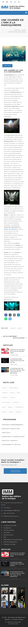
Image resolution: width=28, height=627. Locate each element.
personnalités (13, 388)
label (18, 392)
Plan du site (14, 623)
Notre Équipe (7, 507)
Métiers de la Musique (17, 32)
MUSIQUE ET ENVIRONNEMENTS (12, 424)
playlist (10, 407)
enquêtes (5, 397)
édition (11, 412)
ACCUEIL (17, 30)
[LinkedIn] (18, 315)
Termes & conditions (14, 622)
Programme (7, 528)
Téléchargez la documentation (12, 539)
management (19, 407)
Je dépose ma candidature (15, 471)
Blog (24, 30)
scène (20, 328)
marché (12, 392)
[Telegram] (10, 318)
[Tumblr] (10, 315)
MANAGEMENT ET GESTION (11, 444)
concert (12, 328)
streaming (16, 402)
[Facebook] (6, 315)
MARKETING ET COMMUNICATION (13, 436)
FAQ (4, 537)
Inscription (6, 532)
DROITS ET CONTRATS (10, 440)
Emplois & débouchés (10, 542)
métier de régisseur (10, 229)
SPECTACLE (6, 432)
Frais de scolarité (8, 530)
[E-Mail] (14, 315)
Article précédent (10, 336)
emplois (12, 397)
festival (4, 412)
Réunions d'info (8, 535)
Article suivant (19, 338)
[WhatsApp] (6, 318)
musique (4, 392)
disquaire (18, 412)
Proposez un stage (9, 544)
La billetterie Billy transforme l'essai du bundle (17, 360)
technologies (6, 402)
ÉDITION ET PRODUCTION (11, 428)
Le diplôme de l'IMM (9, 525)
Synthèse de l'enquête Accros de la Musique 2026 (17, 351)
